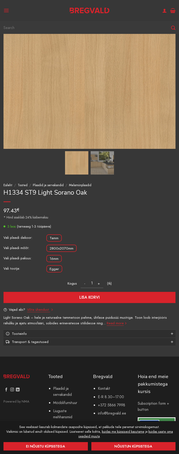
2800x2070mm (61, 248)
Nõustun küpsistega (133, 446)
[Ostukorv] (173, 10)
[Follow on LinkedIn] (18, 390)
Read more (115, 323)
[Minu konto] (164, 10)
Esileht (7, 185)
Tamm (54, 238)
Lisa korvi (89, 297)
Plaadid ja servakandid (48, 185)
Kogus (72, 283)
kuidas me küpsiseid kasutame (123, 431)
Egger (54, 269)
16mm (54, 258)
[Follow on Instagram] (12, 390)
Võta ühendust (38, 309)
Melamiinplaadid (80, 185)
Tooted (23, 185)
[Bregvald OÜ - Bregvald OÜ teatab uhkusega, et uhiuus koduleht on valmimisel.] (89, 11)
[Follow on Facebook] (6, 390)
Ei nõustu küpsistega (45, 446)
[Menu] (6, 10)
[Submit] (173, 28)
